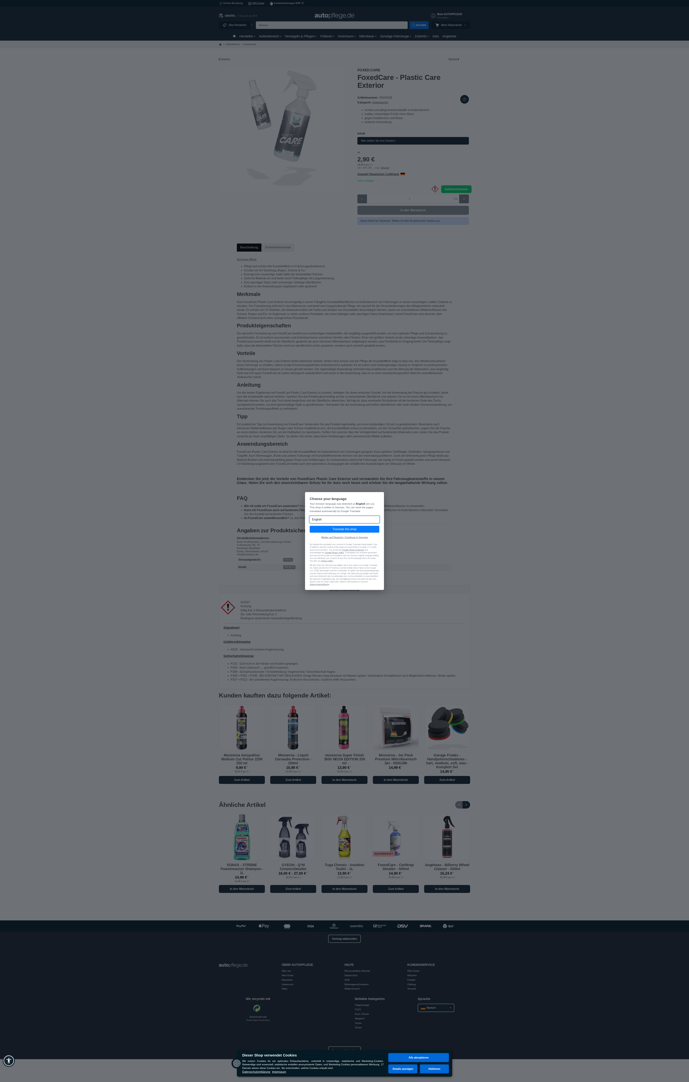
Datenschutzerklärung (256, 1071)
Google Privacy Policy (334, 553)
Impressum (279, 1071)
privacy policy (327, 561)
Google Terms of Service (353, 550)
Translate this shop (344, 529)
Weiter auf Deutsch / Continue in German (344, 537)
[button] (9, 1060)
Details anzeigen (403, 1068)
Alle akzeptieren (419, 1057)
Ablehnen (434, 1068)
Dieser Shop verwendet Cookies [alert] (269, 1055)
